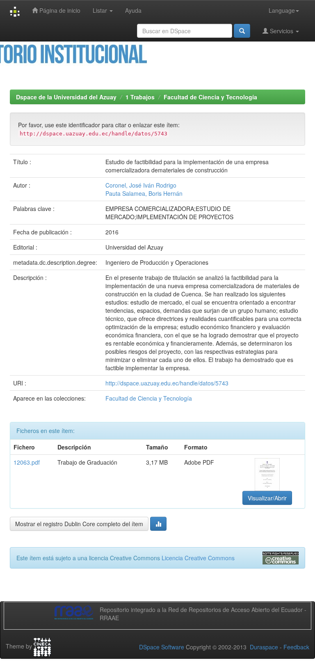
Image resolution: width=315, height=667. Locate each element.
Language (282, 10)
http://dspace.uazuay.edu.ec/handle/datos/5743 (166, 383)
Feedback (296, 647)
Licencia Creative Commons (198, 558)
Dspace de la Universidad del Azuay (66, 97)
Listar (101, 10)
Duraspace (264, 647)
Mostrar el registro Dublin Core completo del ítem (79, 524)
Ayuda (133, 10)
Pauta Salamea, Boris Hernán (144, 193)
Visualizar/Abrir (267, 498)
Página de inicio (59, 10)
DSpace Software (161, 647)
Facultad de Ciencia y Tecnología (210, 97)
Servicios (281, 31)
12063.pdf (27, 462)
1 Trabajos (140, 97)
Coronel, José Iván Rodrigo (140, 185)
